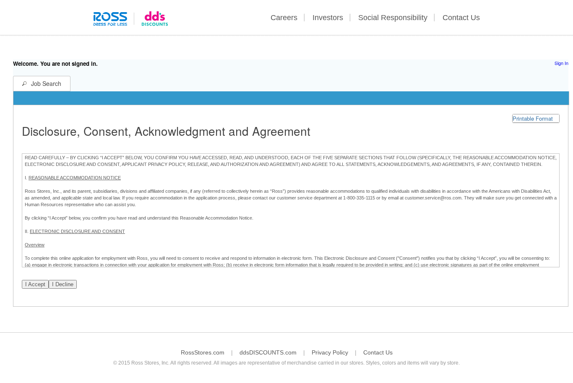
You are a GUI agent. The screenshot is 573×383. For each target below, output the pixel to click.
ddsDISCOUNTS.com (268, 352)
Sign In (561, 63)
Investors (328, 17)
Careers (284, 17)
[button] (536, 118)
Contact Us (461, 17)
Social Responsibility (392, 17)
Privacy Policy (330, 352)
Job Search (46, 83)
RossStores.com (202, 352)
